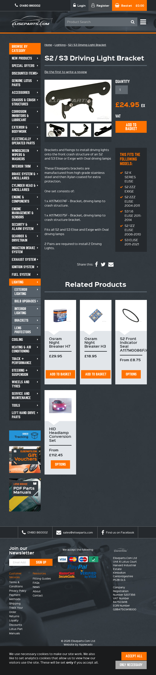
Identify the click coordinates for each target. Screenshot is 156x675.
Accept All (134, 656)
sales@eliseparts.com (77, 532)
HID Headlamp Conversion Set (60, 434)
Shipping (15, 603)
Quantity (122, 81)
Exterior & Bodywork (19, 129)
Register (102, 5)
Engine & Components (20, 199)
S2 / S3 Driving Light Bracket (87, 45)
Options (131, 374)
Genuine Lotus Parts (22, 83)
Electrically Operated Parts (23, 141)
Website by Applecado (78, 644)
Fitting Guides (42, 578)
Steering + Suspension (20, 372)
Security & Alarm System (22, 227)
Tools (16, 405)
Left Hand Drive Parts (23, 415)
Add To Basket (60, 374)
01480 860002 (37, 532)
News (36, 586)
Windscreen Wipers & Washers (20, 155)
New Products (22, 58)
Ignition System (23, 267)
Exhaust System (24, 259)
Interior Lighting (20, 311)
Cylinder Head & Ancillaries (24, 188)
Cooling (17, 339)
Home (48, 45)
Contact (38, 595)
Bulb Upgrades (25, 301)
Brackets (21, 320)
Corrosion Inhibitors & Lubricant (20, 116)
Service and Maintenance (21, 396)
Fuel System (21, 274)
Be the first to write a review (66, 72)
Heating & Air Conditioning (21, 349)
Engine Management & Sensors (22, 213)
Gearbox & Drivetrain (19, 238)
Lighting (17, 282)
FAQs (36, 582)
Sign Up (41, 562)
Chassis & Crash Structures (23, 102)
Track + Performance (21, 361)
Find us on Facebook (119, 532)
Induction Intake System (23, 250)
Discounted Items (24, 73)
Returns (14, 616)
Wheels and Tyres (20, 384)
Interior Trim (21, 166)
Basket (132, 5)
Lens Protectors (22, 330)
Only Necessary (131, 665)
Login (81, 5)
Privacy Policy (17, 590)
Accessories (21, 92)
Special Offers (23, 66)
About (37, 591)
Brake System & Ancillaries (23, 176)
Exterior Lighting (20, 292)
